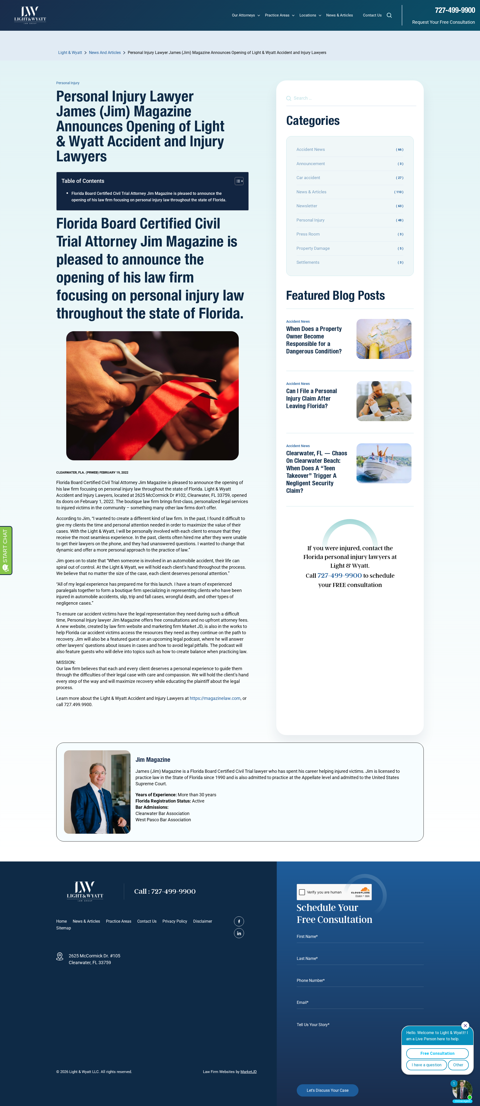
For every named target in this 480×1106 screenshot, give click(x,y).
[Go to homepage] (85, 891)
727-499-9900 (455, 10)
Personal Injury (68, 83)
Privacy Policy (174, 921)
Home (61, 921)
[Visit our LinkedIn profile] (239, 933)
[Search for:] (351, 98)
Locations (308, 15)
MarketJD (248, 1072)
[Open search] (389, 16)
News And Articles (105, 52)
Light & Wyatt (70, 52)
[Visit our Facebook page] (239, 921)
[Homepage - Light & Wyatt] (30, 15)
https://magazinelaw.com (215, 698)
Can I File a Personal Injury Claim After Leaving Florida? (311, 398)
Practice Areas (277, 15)
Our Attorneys (243, 15)
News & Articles (339, 15)
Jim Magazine (153, 760)
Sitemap (63, 928)
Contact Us (372, 15)
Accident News (298, 321)
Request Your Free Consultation (443, 22)
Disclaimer (202, 921)
